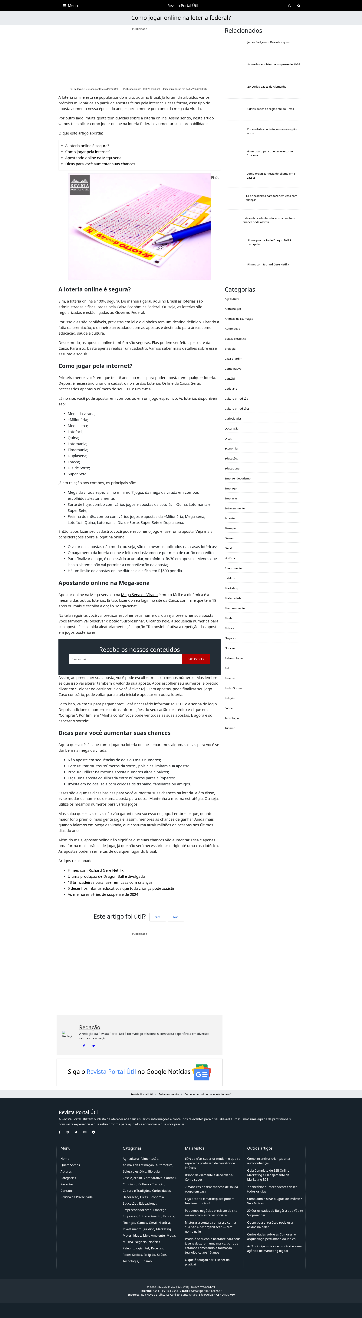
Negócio (230, 638)
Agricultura (232, 298)
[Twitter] (78, 1132)
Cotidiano (231, 388)
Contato (66, 1191)
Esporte (230, 518)
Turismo (230, 728)
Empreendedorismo (238, 478)
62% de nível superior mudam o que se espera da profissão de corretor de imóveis (212, 1163)
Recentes (67, 1184)
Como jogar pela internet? (87, 151)
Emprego (231, 488)
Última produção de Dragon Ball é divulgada (106, 876)
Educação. (231, 458)
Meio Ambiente (235, 608)
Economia (231, 448)
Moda (228, 618)
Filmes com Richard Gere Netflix (96, 870)
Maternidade (233, 598)
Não (175, 917)
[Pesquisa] (298, 5)
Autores (66, 1171)
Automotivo (232, 328)
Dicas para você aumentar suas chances (100, 163)
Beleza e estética (235, 338)
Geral (228, 548)
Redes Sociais (233, 688)
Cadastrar (195, 659)
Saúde (229, 708)
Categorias (68, 1178)
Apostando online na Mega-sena (93, 157)
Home (65, 1159)
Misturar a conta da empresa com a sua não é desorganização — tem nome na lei (210, 1227)
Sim (157, 917)
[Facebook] (62, 1132)
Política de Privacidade (77, 1197)
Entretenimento (235, 508)
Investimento (233, 568)
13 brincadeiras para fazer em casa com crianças (110, 882)
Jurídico (230, 578)
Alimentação (233, 308)
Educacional (232, 468)
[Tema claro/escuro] (289, 5)
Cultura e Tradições (237, 408)
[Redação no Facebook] (83, 1046)
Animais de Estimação (239, 318)
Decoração (232, 428)
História (230, 558)
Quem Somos (70, 1165)
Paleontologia (234, 658)
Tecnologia (232, 718)
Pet (227, 668)
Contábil (230, 378)
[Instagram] (70, 1132)
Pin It (215, 177)
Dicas (228, 438)
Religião (230, 698)
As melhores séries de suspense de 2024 (103, 894)
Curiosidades (233, 418)
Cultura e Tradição (236, 398)
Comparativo (233, 368)
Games (229, 538)
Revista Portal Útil (182, 5)
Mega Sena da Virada (139, 594)
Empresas (231, 498)
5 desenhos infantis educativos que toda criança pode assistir (121, 888)
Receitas (230, 678)
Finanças (230, 528)
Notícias (230, 648)
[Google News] (87, 1132)
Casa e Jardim (233, 358)
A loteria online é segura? (87, 145)
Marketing (231, 588)
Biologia (230, 348)
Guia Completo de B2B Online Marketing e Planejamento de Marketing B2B (268, 1175)
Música (229, 628)
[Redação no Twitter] (93, 1046)
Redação (78, 89)
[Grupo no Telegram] (96, 1132)
